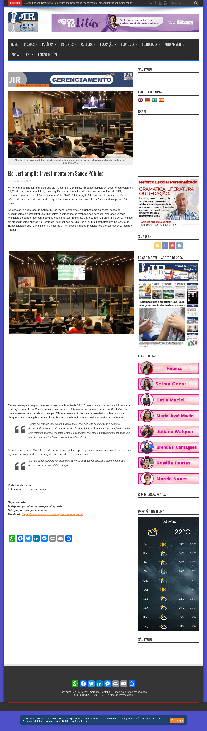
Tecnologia (149, 44)
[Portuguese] (155, 101)
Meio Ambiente (174, 44)
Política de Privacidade (119, 694)
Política (47, 44)
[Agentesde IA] (70, 86)
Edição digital (47, 54)
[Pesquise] (196, 3)
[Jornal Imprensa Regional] (23, 29)
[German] (148, 101)
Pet (28, 54)
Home (14, 44)
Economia (127, 44)
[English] (141, 101)
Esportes (67, 44)
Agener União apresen (36, 3)
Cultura (87, 44)
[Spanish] (162, 101)
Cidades (29, 44)
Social (15, 54)
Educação (106, 44)
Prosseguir (177, 720)
